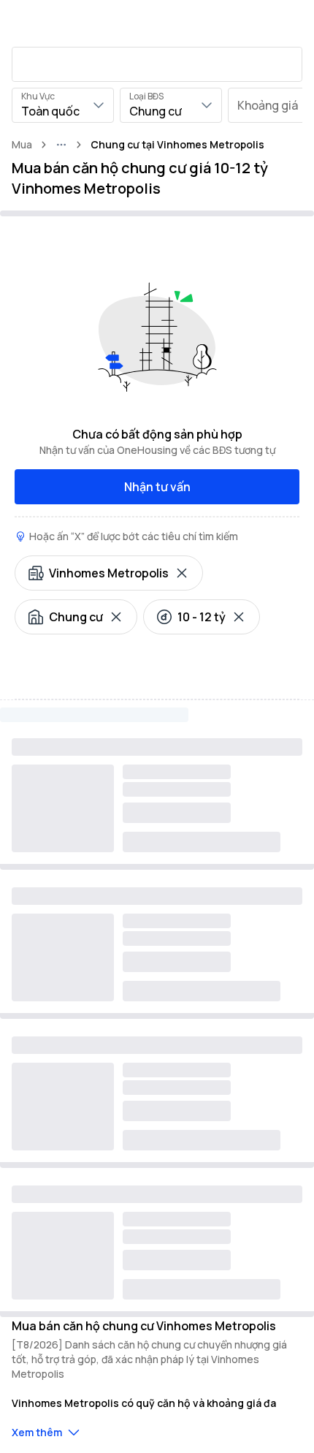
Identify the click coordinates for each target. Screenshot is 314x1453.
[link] (177, 144)
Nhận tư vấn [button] (157, 487)
